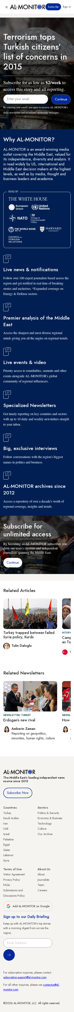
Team (41, 885)
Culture (42, 829)
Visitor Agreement (14, 874)
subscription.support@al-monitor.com (24, 977)
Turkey (7, 813)
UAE (5, 829)
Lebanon (8, 855)
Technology (45, 823)
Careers (42, 890)
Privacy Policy (11, 880)
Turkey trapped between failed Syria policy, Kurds (28, 635)
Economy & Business (50, 818)
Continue (13, 562)
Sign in (67, 7)
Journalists (43, 880)
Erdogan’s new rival (19, 720)
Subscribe (53, 7)
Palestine (8, 839)
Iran (5, 823)
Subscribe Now (18, 792)
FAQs (6, 885)
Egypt (6, 845)
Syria (6, 860)
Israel (6, 834)
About (41, 874)
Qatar (6, 850)
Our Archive (45, 834)
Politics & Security (48, 813)
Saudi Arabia (11, 818)
